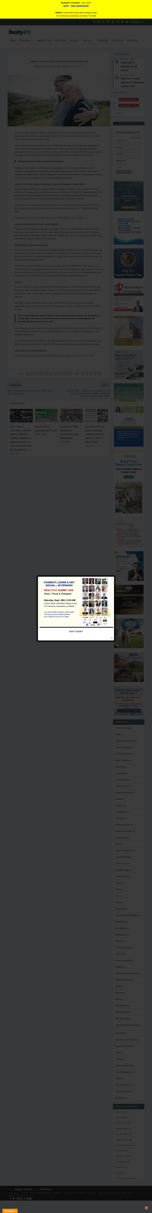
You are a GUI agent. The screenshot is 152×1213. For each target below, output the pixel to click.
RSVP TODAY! (76, 631)
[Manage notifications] (146, 1208)
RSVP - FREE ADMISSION (76, 6)
